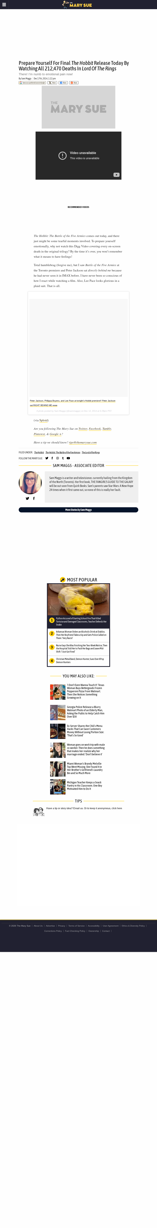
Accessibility (94, 926)
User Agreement (111, 926)
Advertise (50, 926)
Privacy (61, 926)
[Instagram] (58, 459)
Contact (106, 931)
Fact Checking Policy (75, 931)
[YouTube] (68, 459)
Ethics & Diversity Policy (133, 926)
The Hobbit (39, 452)
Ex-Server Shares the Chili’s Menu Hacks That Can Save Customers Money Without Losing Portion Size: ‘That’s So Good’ (85, 730)
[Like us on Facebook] (52, 459)
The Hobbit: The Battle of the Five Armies (63, 452)
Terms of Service (76, 926)
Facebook (95, 428)
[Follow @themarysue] (47, 459)
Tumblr (106, 428)
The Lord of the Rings (91, 452)
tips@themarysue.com (83, 442)
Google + (55, 434)
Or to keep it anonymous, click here (103, 808)
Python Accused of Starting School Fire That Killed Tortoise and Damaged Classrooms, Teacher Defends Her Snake (81, 621)
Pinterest (39, 434)
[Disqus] (78, 864)
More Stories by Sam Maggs (78, 509)
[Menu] (4, 4)
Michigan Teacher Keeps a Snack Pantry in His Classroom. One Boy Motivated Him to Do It (84, 785)
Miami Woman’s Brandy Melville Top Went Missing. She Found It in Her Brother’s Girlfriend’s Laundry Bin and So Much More (85, 768)
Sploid (43, 420)
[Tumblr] (63, 459)
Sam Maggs (26, 78)
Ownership (93, 931)
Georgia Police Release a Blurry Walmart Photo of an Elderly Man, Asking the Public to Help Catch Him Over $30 (85, 711)
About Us (38, 926)
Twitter (82, 428)
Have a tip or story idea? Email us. (64, 808)
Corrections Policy (53, 931)
